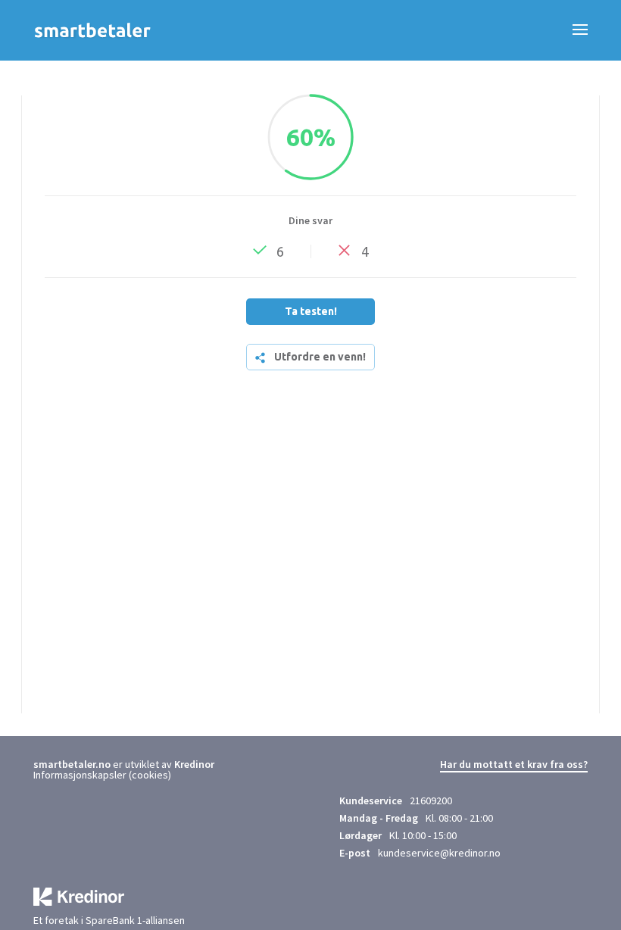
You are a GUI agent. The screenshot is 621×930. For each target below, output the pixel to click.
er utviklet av (103, 764)
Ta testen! (311, 311)
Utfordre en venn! (320, 357)
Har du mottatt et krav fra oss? (514, 765)
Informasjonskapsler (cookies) (102, 775)
